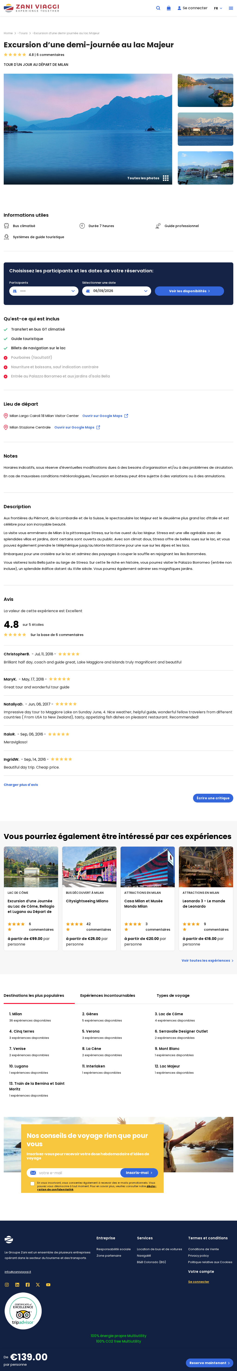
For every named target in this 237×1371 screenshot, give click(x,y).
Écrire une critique (213, 798)
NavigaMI (144, 1255)
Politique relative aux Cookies (210, 1262)
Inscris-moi (137, 1172)
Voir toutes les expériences (206, 960)
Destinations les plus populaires (34, 995)
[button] (231, 8)
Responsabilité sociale (114, 1249)
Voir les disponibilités (187, 291)
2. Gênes (90, 1014)
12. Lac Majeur (167, 1066)
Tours (23, 33)
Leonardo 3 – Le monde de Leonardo (204, 904)
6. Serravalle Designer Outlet (181, 1031)
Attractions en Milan (142, 893)
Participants (18, 283)
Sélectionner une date (99, 283)
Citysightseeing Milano (87, 901)
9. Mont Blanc (167, 1048)
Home (8, 33)
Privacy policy (198, 1255)
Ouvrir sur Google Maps (102, 415)
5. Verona (91, 1031)
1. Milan (15, 1014)
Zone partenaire (109, 1255)
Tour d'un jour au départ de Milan (36, 64)
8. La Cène (91, 1048)
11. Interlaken (93, 1066)
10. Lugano (18, 1066)
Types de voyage (173, 995)
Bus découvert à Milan (85, 893)
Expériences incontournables (107, 995)
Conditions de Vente (203, 1249)
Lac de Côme (18, 893)
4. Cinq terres (21, 1031)
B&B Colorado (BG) (151, 1262)
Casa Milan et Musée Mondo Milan (143, 904)
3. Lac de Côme (169, 1014)
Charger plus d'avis (21, 784)
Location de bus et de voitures (159, 1249)
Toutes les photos (143, 178)
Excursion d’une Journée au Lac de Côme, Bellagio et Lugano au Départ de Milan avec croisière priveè (31, 912)
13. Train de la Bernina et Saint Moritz (37, 1086)
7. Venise (17, 1048)
